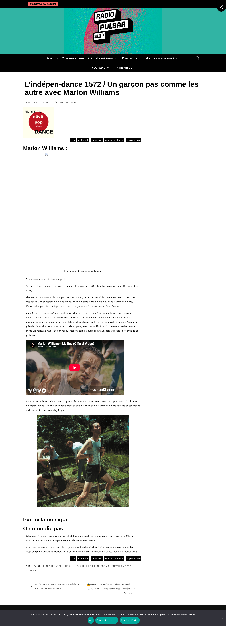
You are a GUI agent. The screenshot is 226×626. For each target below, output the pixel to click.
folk (73, 140)
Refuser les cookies (107, 620)
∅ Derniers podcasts (77, 58)
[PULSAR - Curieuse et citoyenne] (113, 30)
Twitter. (94, 551)
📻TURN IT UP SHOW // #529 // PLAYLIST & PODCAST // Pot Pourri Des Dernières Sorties (109, 589)
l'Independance (71, 102)
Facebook (76, 547)
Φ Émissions (105, 58)
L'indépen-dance (51, 566)
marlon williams (114, 140)
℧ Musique (129, 58)
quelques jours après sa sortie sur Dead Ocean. (93, 306)
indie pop (97, 140)
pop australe (134, 140)
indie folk (83, 140)
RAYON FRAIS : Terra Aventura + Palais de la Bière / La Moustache (56, 586)
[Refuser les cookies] (222, 620)
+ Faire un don (124, 67)
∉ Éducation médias (160, 58)
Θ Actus (52, 58)
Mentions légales (129, 620)
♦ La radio (98, 67)
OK (90, 620)
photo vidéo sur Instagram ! (121, 551)
